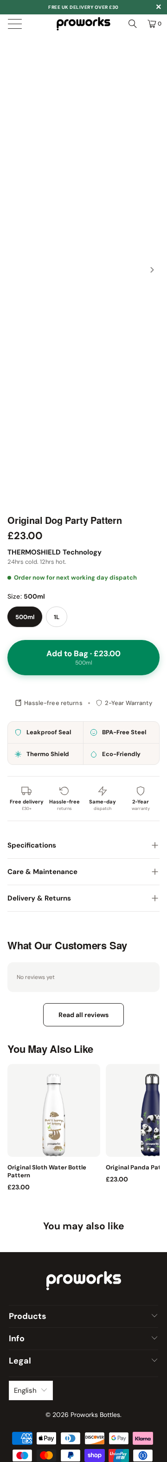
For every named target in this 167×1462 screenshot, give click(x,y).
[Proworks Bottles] (83, 23)
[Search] (132, 23)
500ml (24, 617)
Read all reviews (83, 1015)
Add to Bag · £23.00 (83, 657)
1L (56, 617)
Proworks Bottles (95, 1414)
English (25, 1390)
